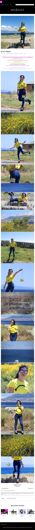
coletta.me (31, 527)
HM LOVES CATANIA (22, 515)
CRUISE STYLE (30, 515)
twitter (9, 494)
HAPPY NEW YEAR (4, 515)
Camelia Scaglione (9, 53)
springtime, (10, 490)
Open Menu (1, 2)
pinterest (13, 494)
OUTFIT (21, 53)
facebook (5, 494)
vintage (13, 490)
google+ (17, 494)
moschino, (6, 490)
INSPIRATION (16, 53)
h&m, (4, 490)
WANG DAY (13, 514)
